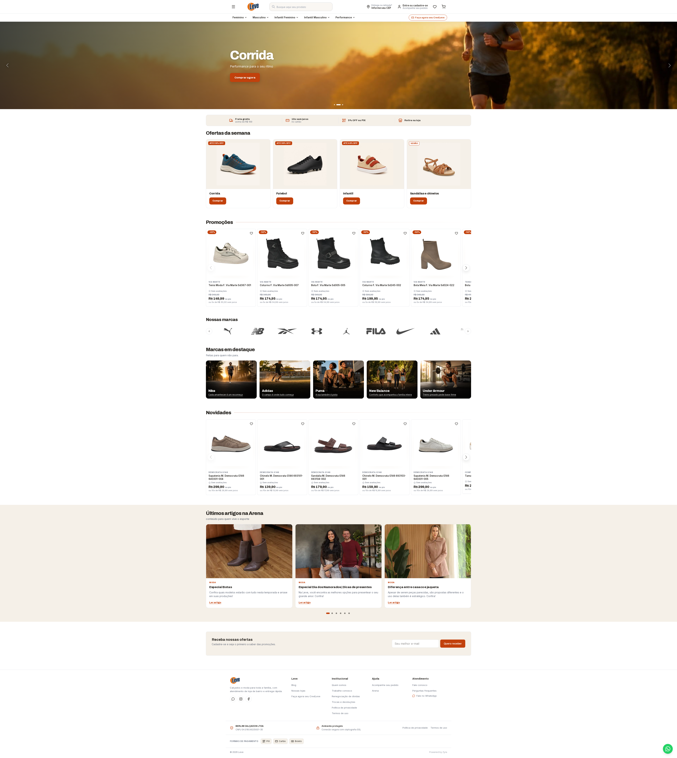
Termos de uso (340, 713)
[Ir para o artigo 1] (328, 613)
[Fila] (329, 331)
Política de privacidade (344, 707)
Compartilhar (352, 6)
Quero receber (453, 643)
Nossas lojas (298, 690)
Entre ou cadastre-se (415, 5)
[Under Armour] (270, 331)
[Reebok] (240, 331)
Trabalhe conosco (342, 690)
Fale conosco (419, 685)
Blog (293, 685)
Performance (344, 17)
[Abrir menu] (233, 6)
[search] (301, 7)
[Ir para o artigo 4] (340, 613)
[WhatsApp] (233, 699)
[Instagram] (241, 699)
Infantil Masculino (315, 17)
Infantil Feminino (285, 17)
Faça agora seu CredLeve (429, 17)
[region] (338, 379)
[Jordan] (299, 331)
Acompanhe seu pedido (415, 8)
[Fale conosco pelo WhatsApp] (668, 749)
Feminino (238, 17)
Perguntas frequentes (424, 690)
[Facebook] (248, 699)
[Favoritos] (434, 6)
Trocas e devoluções (343, 702)
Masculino (259, 17)
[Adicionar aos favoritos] (251, 233)
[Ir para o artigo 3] (336, 613)
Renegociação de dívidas (346, 696)
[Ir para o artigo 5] (345, 613)
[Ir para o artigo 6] (349, 613)
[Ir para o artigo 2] (332, 613)
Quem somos (339, 685)
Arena (375, 690)
